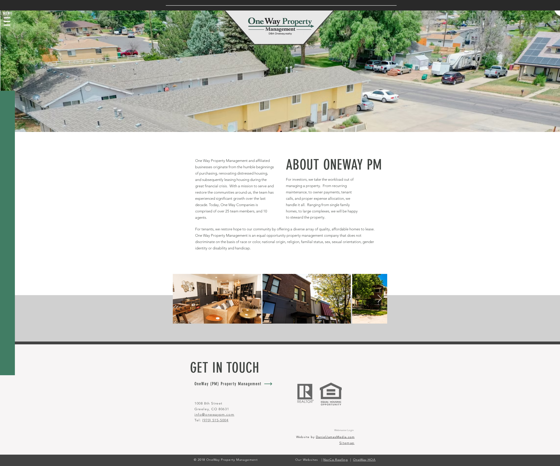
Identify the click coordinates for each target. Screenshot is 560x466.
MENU (8, 13)
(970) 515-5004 (215, 420)
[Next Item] (379, 298)
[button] (7, 21)
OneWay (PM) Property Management (227, 383)
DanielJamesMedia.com (335, 437)
